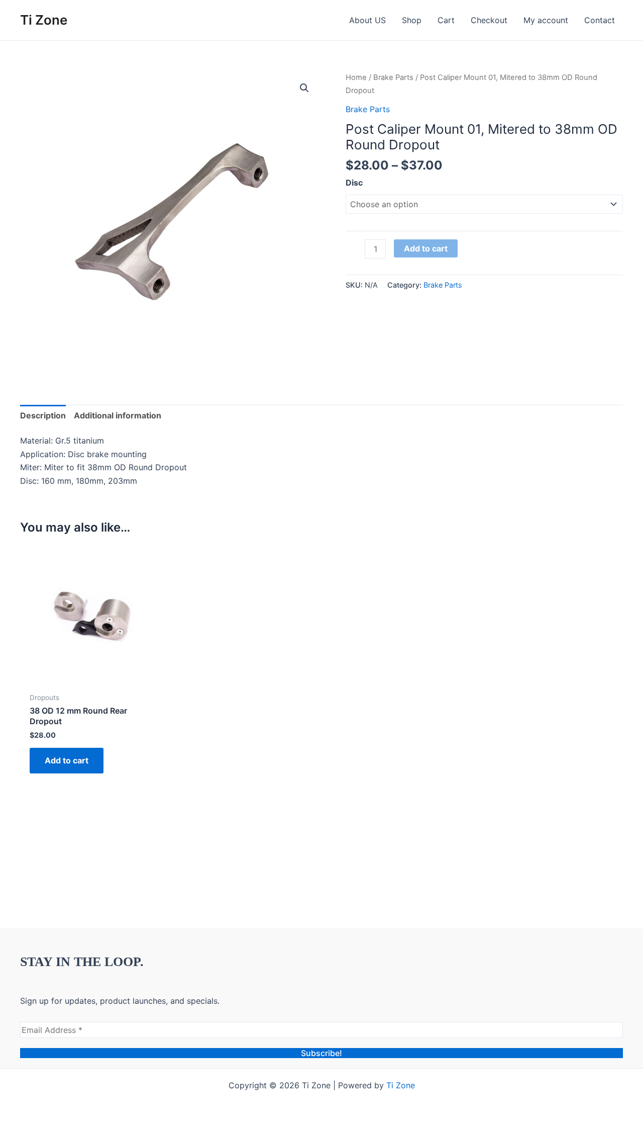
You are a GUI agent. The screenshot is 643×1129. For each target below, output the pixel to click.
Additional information (117, 415)
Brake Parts (393, 77)
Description (43, 415)
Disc (354, 183)
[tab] (43, 415)
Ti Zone (43, 20)
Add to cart (426, 248)
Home (356, 77)
